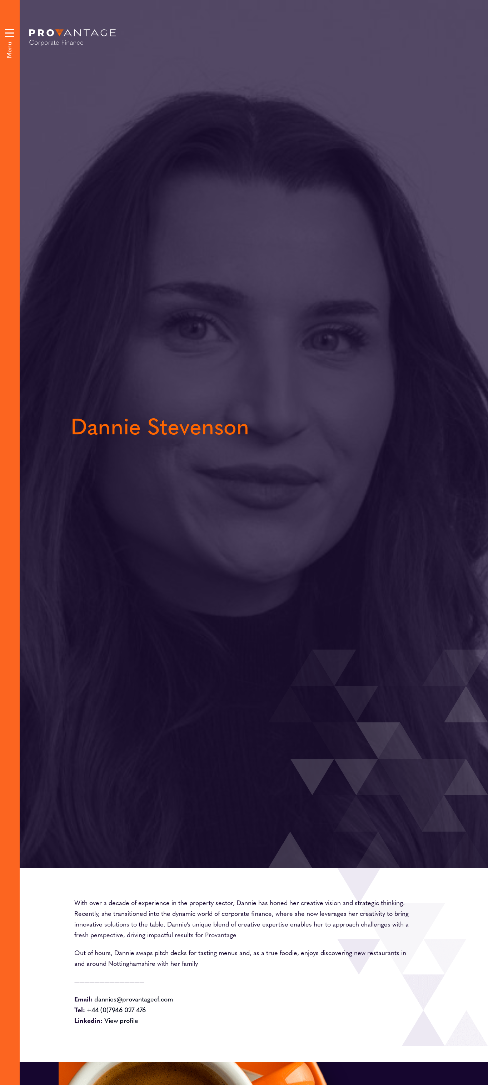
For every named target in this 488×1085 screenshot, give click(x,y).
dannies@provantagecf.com (133, 999)
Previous (263, 325)
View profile (121, 1020)
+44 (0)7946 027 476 (116, 1009)
